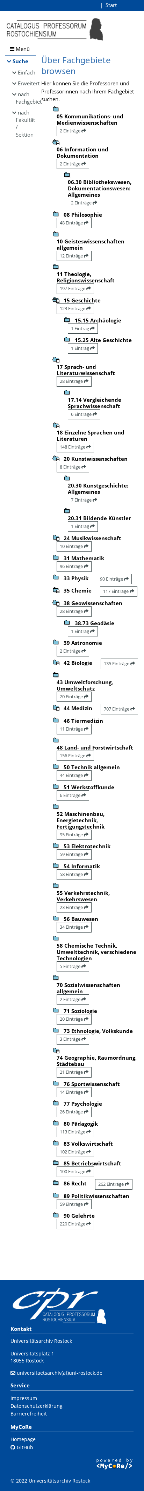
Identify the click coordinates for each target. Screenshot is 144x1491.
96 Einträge (72, 566)
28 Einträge (72, 381)
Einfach (26, 72)
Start (111, 4)
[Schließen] (55, 141)
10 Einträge (72, 546)
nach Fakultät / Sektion (25, 123)
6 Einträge (82, 414)
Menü (22, 48)
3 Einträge (70, 1039)
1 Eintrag (80, 328)
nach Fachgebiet (26, 98)
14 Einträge (72, 1092)
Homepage (23, 1439)
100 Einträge (73, 1171)
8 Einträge (70, 467)
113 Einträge (73, 1132)
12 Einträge (72, 256)
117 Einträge (116, 591)
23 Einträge (72, 907)
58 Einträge (72, 874)
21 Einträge (72, 1072)
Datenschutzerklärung (36, 1405)
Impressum (23, 1398)
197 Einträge (73, 288)
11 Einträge (72, 729)
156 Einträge (73, 755)
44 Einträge (72, 775)
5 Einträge (70, 966)
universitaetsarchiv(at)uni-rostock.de (59, 1372)
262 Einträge (111, 1184)
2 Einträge (70, 130)
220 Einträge (73, 1224)
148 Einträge (73, 447)
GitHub (24, 1447)
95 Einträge (72, 834)
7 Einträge (82, 500)
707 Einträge (117, 709)
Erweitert (27, 83)
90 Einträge (112, 579)
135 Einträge (117, 663)
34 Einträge (72, 927)
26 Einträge (72, 1112)
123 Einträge (73, 308)
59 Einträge (72, 854)
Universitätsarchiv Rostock (41, 1341)
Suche (20, 61)
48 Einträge (72, 223)
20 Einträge (72, 696)
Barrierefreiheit (28, 1413)
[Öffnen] (55, 424)
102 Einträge (73, 1152)
